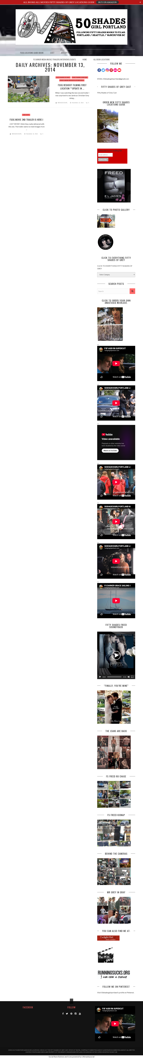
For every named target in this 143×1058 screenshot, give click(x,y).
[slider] (114, 676)
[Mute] (129, 677)
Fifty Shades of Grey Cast (107, 93)
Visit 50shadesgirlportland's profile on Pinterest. (115, 992)
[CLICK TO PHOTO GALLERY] (106, 227)
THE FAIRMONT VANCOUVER (113, 52)
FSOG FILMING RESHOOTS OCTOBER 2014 (72, 80)
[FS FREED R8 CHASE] (114, 807)
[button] (116, 655)
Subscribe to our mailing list (110, 151)
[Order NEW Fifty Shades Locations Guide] (107, 142)
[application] (116, 655)
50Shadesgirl (63, 103)
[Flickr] (115, 70)
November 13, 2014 (78, 103)
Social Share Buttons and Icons (60, 1057)
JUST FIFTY (65, 52)
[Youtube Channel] (119, 70)
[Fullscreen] (132, 677)
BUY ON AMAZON (107, 2)
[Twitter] (103, 70)
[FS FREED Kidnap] (114, 846)
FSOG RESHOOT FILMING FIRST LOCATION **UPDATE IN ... (72, 86)
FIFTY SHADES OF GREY (63, 77)
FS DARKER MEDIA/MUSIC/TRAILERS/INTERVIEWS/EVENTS (54, 59)
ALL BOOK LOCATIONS (102, 59)
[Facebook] (99, 70)
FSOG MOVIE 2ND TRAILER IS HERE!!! (26, 119)
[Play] (100, 677)
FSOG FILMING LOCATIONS (79, 77)
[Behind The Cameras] (114, 884)
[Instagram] (107, 70)
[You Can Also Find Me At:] (108, 940)
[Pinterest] (111, 70)
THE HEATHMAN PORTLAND (86, 52)
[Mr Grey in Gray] (114, 923)
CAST (52, 52)
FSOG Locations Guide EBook (32, 52)
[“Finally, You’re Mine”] (114, 723)
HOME (85, 59)
